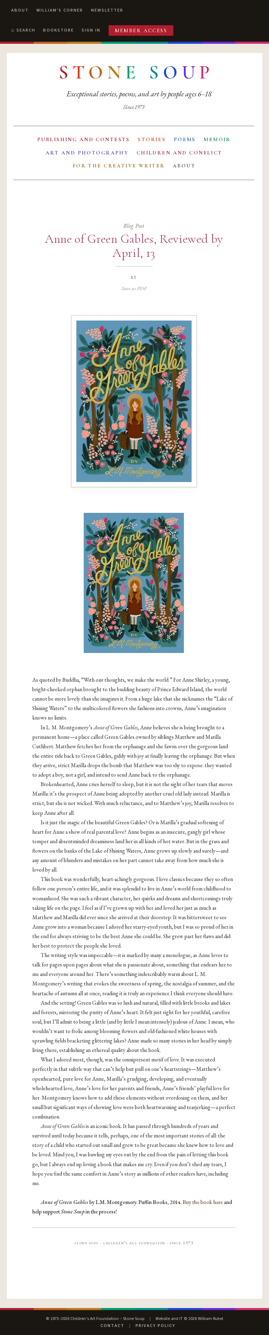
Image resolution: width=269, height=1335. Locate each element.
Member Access (141, 30)
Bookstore (58, 30)
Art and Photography (87, 153)
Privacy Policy (155, 1325)
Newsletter (107, 10)
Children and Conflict (179, 153)
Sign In (91, 30)
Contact (112, 1325)
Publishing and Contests (83, 139)
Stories (152, 139)
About (20, 10)
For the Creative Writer (119, 166)
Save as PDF (134, 288)
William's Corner (59, 10)
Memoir (217, 139)
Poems (185, 139)
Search (25, 30)
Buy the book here (202, 1202)
